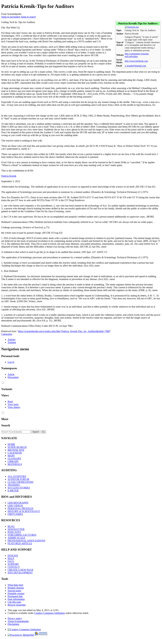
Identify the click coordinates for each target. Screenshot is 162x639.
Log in (11, 362)
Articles (11, 339)
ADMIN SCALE (16, 537)
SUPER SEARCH (17, 447)
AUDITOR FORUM (18, 479)
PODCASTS (14, 532)
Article (11, 374)
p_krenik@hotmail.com (135, 65)
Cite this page (14, 602)
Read (10, 401)
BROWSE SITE (16, 450)
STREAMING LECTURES (22, 535)
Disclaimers (13, 624)
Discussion (13, 377)
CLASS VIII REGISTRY (21, 482)
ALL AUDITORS (17, 476)
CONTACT (14, 567)
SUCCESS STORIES (19, 487)
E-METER (13, 490)
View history (14, 407)
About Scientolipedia (18, 621)
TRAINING (14, 485)
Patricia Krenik (8, 176)
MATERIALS (15, 464)
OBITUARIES (15, 514)
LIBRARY (13, 461)
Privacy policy (15, 618)
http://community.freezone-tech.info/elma (137, 55)
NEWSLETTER (16, 529)
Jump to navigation (10, 16)
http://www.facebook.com (136, 61)
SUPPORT (13, 564)
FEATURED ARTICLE (20, 543)
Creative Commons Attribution (49, 613)
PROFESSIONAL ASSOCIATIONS (26, 540)
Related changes (16, 587)
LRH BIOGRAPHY (18, 502)
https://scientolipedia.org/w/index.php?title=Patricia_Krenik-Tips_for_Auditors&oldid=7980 (64, 331)
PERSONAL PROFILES (20, 508)
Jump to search (28, 16)
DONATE (13, 555)
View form (13, 404)
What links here (15, 585)
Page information (16, 599)
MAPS (11, 455)
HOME (11, 444)
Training (12, 342)
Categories (6, 334)
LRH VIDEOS (15, 505)
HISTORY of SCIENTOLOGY (24, 511)
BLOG (11, 526)
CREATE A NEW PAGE (20, 569)
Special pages (14, 590)
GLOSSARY (14, 458)
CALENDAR (15, 452)
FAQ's (11, 561)
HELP (11, 558)
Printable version (16, 593)
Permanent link (15, 596)
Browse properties (17, 604)
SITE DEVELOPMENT (20, 572)
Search (5, 425)
